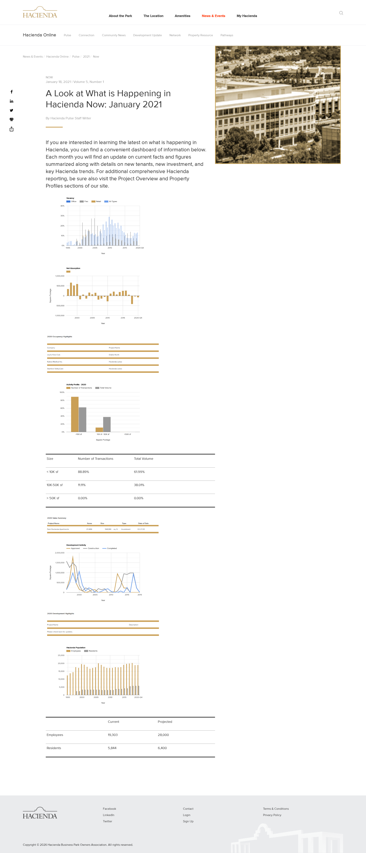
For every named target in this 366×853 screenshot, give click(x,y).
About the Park (120, 16)
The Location (153, 16)
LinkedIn (108, 815)
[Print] (11, 120)
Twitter (107, 821)
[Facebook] (11, 92)
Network (175, 35)
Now (96, 56)
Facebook (109, 808)
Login (186, 815)
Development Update (147, 35)
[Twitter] (11, 111)
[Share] (11, 130)
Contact (188, 808)
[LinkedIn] (11, 102)
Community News (114, 35)
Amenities (182, 16)
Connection (86, 35)
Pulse (67, 35)
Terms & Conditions (276, 808)
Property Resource (200, 35)
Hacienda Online (57, 56)
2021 (86, 56)
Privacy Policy (272, 815)
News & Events (213, 16)
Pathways (227, 35)
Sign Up (188, 821)
